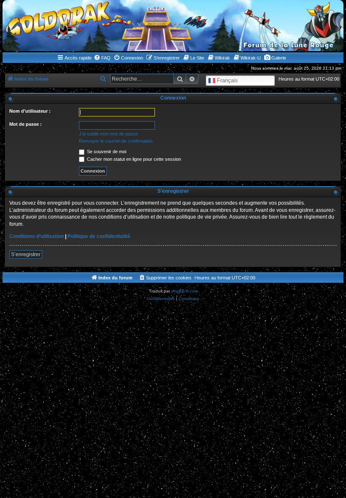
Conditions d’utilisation (36, 236)
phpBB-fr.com (184, 291)
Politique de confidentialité (99, 236)
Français (226, 80)
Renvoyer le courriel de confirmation (116, 140)
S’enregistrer (26, 254)
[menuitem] (102, 58)
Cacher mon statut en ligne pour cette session (133, 159)
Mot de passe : (25, 124)
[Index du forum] (173, 25)
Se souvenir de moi (106, 151)
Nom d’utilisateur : (30, 111)
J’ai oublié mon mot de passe (108, 133)
